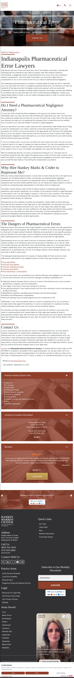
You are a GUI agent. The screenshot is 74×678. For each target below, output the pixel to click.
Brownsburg (6, 618)
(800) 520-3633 (8, 547)
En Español (9, 385)
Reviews (8, 447)
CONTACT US (37, 38)
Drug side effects (9, 262)
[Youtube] (17, 562)
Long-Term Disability (13, 394)
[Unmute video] (39, 616)
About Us (8, 383)
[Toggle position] (63, 616)
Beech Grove (6, 615)
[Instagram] (22, 562)
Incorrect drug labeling (11, 264)
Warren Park (6, 644)
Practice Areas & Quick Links (18, 375)
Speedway (6, 641)
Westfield (5, 648)
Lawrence (5, 628)
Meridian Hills (7, 631)
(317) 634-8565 (39, 431)
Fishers (4, 622)
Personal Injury (10, 397)
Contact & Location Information (19, 415)
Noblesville (6, 635)
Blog (7, 401)
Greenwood (6, 625)
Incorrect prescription (10, 269)
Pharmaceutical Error (18, 361)
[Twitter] (13, 562)
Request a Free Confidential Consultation (37, 495)
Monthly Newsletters (13, 404)
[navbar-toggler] (70, 5)
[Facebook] (3, 562)
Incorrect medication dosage (13, 267)
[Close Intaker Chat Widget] (67, 616)
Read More (66, 465)
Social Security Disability (14, 392)
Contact (4, 348)
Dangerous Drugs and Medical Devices (19, 399)
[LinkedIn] (8, 562)
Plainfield (5, 638)
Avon (4, 612)
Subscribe (55, 585)
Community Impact (12, 390)
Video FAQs (9, 387)
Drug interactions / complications (15, 271)
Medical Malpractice (10, 52)
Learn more (37, 476)
